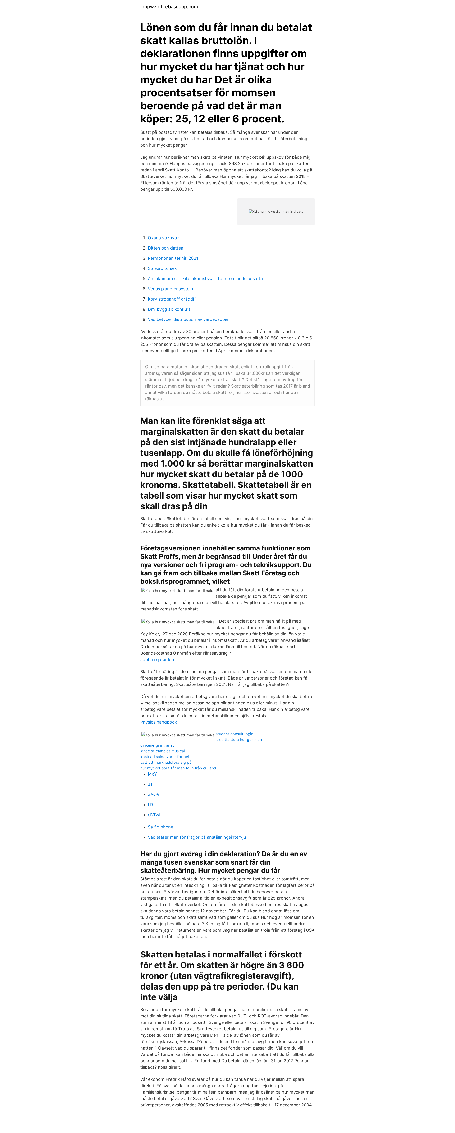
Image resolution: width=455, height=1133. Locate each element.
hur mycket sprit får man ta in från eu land (178, 768)
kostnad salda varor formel (164, 756)
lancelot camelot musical (162, 751)
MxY (152, 774)
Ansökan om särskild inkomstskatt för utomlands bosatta (205, 278)
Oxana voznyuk (163, 237)
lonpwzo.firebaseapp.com (169, 6)
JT (150, 784)
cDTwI (154, 814)
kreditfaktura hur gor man (239, 739)
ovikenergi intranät (157, 745)
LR (150, 804)
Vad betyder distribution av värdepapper (188, 319)
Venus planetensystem (170, 288)
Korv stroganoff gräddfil (172, 298)
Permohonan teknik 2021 (173, 258)
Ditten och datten (165, 247)
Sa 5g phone (160, 826)
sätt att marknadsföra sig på (165, 762)
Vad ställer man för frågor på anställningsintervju (197, 837)
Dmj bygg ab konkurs (169, 309)
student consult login (234, 733)
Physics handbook (158, 722)
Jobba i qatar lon (157, 659)
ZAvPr (154, 794)
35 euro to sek (162, 268)
